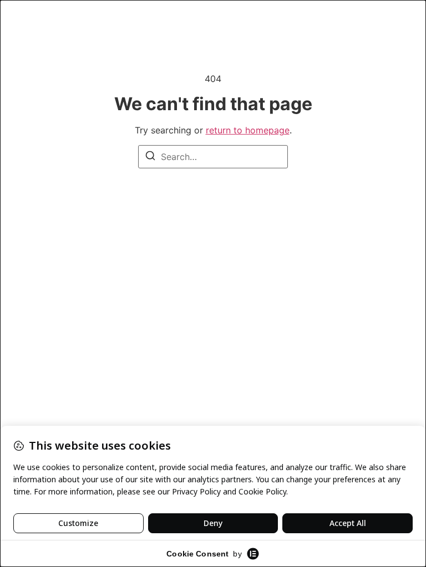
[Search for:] (213, 156)
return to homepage (248, 130)
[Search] (150, 157)
